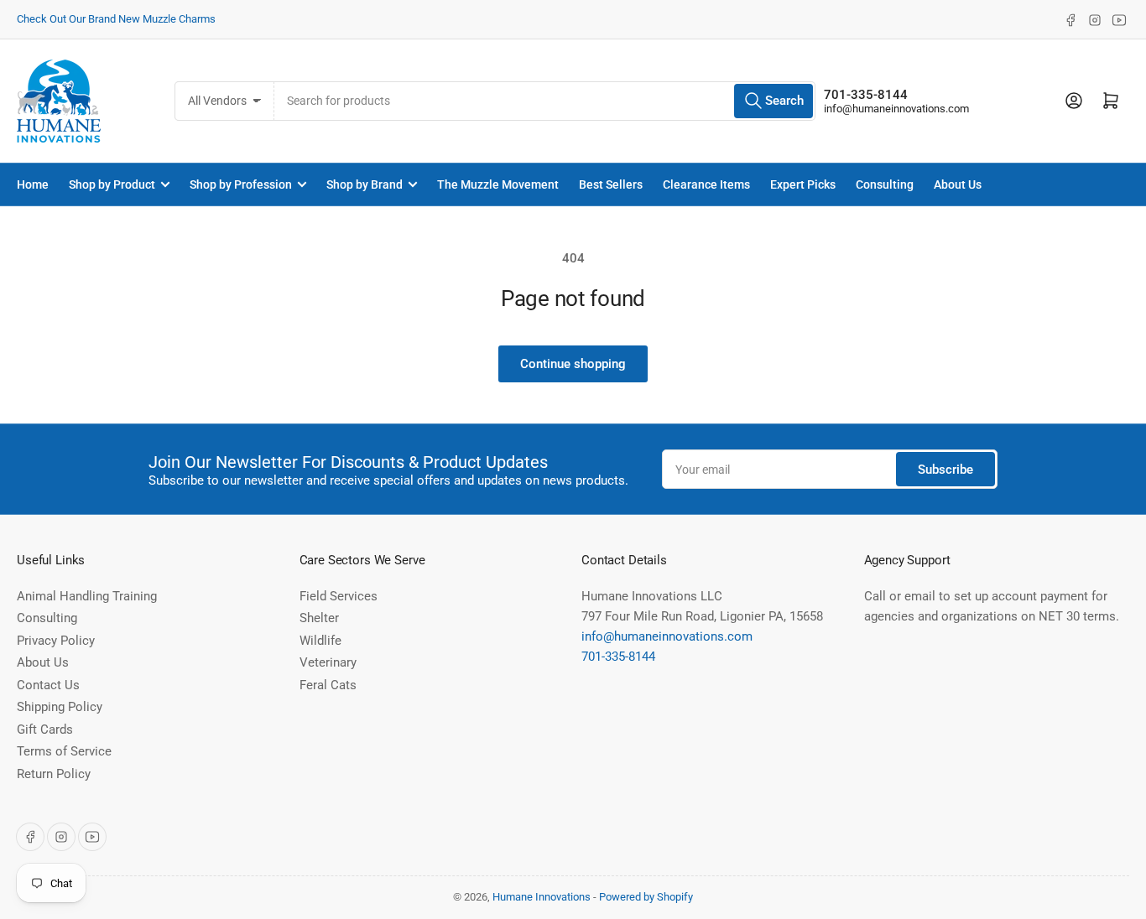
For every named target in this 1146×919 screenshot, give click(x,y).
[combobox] (544, 101)
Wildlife (320, 640)
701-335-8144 (866, 94)
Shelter (319, 618)
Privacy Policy (56, 640)
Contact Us (48, 685)
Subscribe (945, 469)
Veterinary (328, 662)
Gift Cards (45, 729)
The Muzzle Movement (498, 184)
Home (33, 184)
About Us (958, 184)
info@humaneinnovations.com (896, 108)
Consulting (885, 184)
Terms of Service (64, 751)
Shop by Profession (241, 184)
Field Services (339, 596)
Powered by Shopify (646, 896)
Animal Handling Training (87, 596)
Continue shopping (573, 363)
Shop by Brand (364, 184)
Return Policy (54, 773)
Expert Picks (803, 184)
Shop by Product (112, 184)
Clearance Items (706, 184)
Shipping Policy (59, 706)
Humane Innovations (541, 896)
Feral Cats (328, 685)
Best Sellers (611, 184)
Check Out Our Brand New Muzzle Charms (116, 19)
